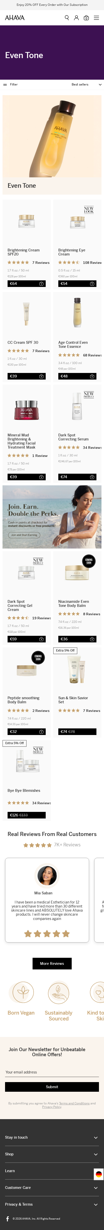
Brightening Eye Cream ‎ (71, 252)
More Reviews (52, 963)
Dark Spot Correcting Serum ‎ (74, 437)
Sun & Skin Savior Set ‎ (73, 700)
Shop (9, 1154)
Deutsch (98, 1174)
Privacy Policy (51, 1107)
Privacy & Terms (19, 1204)
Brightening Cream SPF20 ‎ (24, 252)
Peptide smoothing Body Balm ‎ (23, 700)
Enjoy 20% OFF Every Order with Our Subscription (52, 5)
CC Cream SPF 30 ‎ (23, 342)
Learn (10, 1171)
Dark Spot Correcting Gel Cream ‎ (20, 605)
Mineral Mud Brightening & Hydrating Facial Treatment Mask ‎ (22, 441)
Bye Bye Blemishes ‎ (24, 790)
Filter (14, 84)
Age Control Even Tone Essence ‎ (73, 344)
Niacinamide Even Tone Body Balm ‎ (73, 603)
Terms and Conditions (74, 1103)
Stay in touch (16, 1137)
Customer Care (18, 1187)
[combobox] (99, 1174)
